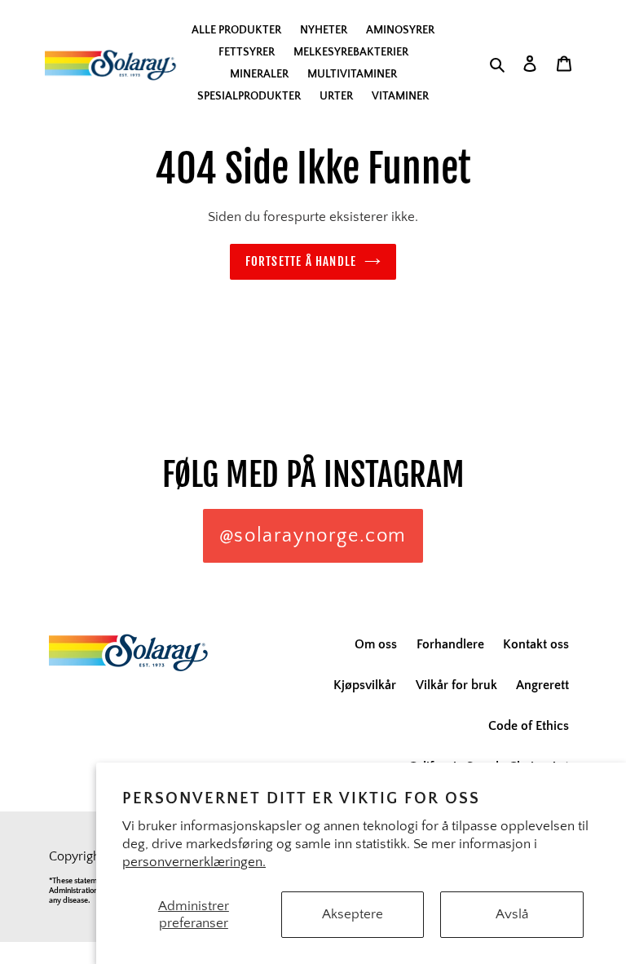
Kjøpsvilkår (364, 685)
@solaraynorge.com (313, 535)
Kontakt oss (536, 644)
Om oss (376, 644)
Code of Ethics (528, 726)
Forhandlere (450, 644)
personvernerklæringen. (194, 862)
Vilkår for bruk (456, 685)
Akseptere (352, 914)
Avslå (512, 914)
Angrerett (542, 685)
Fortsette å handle (301, 261)
